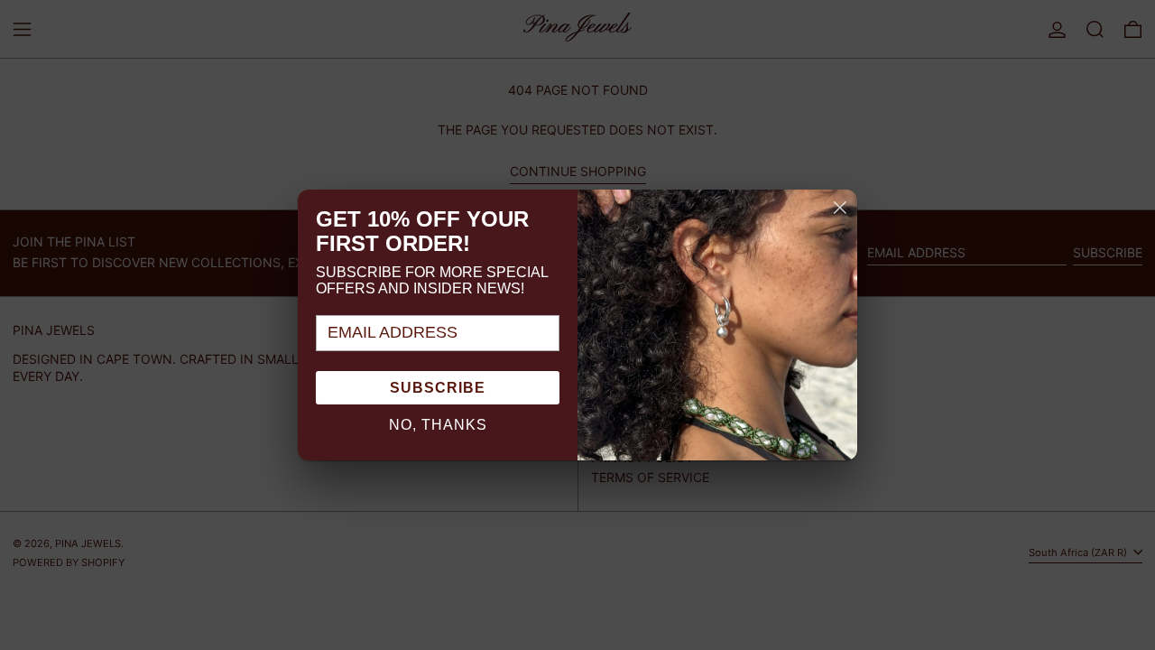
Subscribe (437, 387)
